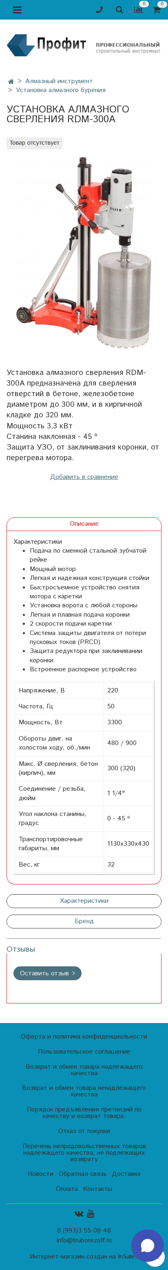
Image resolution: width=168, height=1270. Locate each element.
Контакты (97, 1189)
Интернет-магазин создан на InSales (84, 1257)
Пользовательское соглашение (84, 1051)
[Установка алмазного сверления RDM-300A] (84, 252)
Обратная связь (83, 1174)
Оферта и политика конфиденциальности (84, 1036)
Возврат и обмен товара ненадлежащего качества (84, 1091)
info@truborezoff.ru (84, 1240)
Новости (40, 1174)
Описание (84, 524)
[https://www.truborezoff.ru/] (84, 45)
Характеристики (84, 901)
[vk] (79, 1213)
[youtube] (90, 1213)
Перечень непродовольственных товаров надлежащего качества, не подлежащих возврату (84, 1153)
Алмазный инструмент (59, 81)
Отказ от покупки (84, 1131)
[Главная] (11, 82)
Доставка (126, 1174)
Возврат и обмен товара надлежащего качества (84, 1070)
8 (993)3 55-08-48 (84, 1230)
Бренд (84, 921)
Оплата (67, 1189)
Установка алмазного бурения (61, 90)
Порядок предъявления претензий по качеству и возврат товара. (84, 1113)
